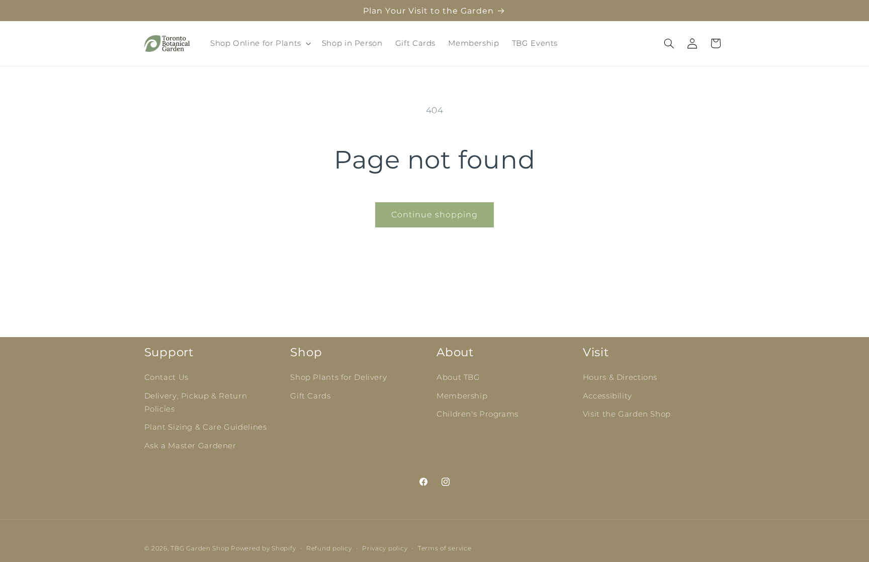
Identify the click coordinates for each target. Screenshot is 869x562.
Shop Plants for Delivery (338, 377)
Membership (462, 395)
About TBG (458, 377)
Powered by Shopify (263, 548)
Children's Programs (477, 414)
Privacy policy (384, 548)
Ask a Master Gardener (190, 445)
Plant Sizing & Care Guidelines (205, 427)
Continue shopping (434, 214)
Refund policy (329, 548)
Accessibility (607, 395)
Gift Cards (310, 395)
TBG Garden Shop (199, 548)
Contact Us (166, 377)
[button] (259, 43)
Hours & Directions (620, 377)
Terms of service (445, 548)
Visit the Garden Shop (627, 414)
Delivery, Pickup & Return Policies (195, 402)
